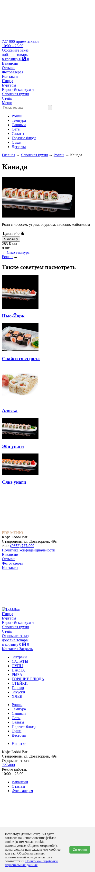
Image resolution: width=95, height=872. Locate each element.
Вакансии (10, 63)
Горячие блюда (24, 138)
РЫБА (17, 674)
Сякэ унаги (14, 482)
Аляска (10, 410)
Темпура (19, 120)
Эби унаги (13, 446)
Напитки (19, 743)
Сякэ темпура (18, 252)
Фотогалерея (12, 72)
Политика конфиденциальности (28, 550)
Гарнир (18, 688)
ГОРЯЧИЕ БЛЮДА (28, 679)
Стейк (7, 98)
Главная (8, 155)
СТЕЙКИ (20, 683)
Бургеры (9, 85)
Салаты (18, 133)
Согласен (80, 850)
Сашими (19, 125)
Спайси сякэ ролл (21, 358)
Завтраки (19, 657)
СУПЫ (17, 666)
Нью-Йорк (13, 315)
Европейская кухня (18, 89)
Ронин (7, 257)
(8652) (22, 546)
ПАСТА (18, 670)
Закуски (18, 692)
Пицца (7, 81)
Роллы (17, 116)
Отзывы (8, 68)
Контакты (10, 76)
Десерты (19, 147)
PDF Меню (12, 533)
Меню (7, 103)
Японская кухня (15, 94)
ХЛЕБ (17, 696)
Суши (16, 142)
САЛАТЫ (20, 661)
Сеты (16, 129)
